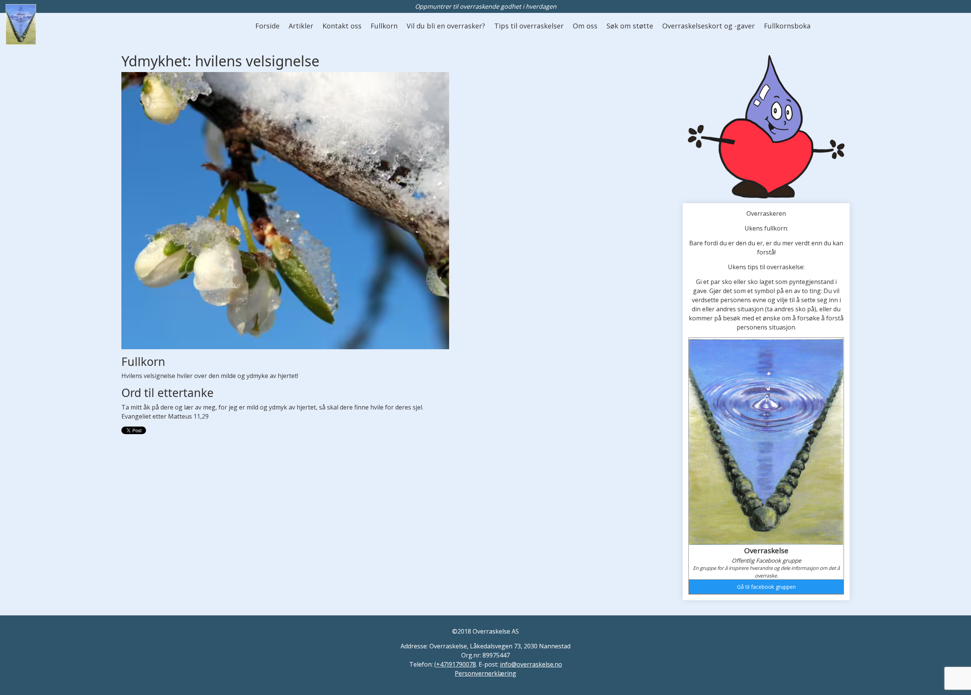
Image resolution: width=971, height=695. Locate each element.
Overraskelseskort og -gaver (708, 25)
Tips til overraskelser (529, 25)
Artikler (301, 25)
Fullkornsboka (787, 25)
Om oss (585, 25)
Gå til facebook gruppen (766, 586)
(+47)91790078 (455, 664)
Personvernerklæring (485, 673)
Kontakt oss (341, 25)
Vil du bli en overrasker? (446, 25)
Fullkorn (384, 25)
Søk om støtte (629, 25)
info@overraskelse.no (531, 664)
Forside (267, 25)
